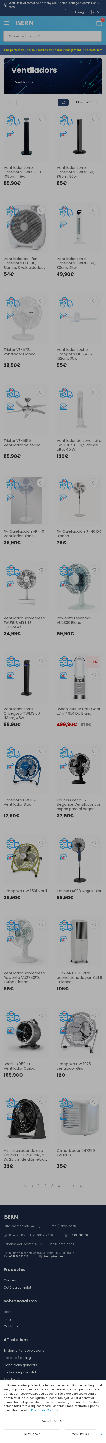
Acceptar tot (53, 1421)
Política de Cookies (44, 1410)
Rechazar (32, 1434)
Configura (80, 1434)
